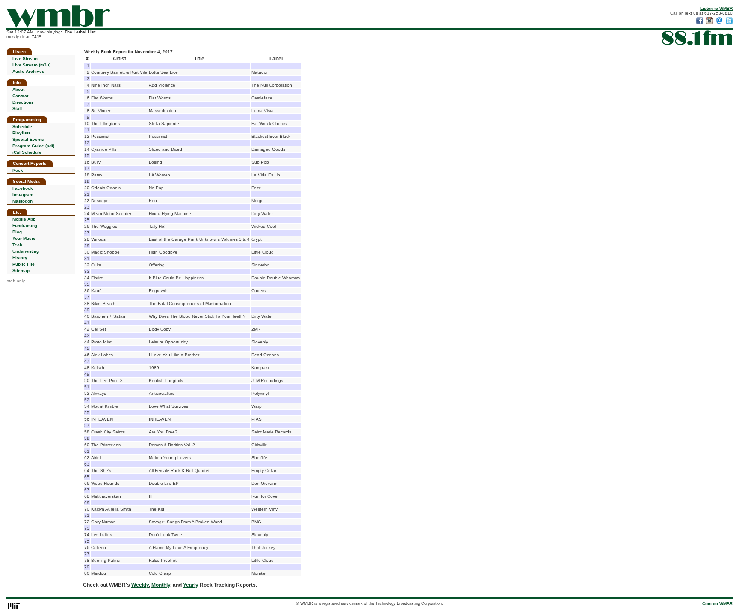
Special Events (28, 139)
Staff (17, 108)
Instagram (22, 194)
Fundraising (24, 225)
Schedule (22, 126)
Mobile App (23, 219)
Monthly (160, 585)
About (18, 89)
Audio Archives (28, 71)
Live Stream (25, 58)
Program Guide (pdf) (33, 145)
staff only (16, 280)
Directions (23, 102)
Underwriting (25, 251)
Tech (17, 244)
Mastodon (22, 201)
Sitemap (21, 270)
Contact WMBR (717, 603)
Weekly (140, 585)
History (19, 257)
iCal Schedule (26, 152)
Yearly (190, 585)
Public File (23, 264)
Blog (17, 232)
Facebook (22, 188)
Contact (20, 95)
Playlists (21, 133)
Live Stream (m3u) (31, 65)
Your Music (23, 238)
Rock (17, 170)
